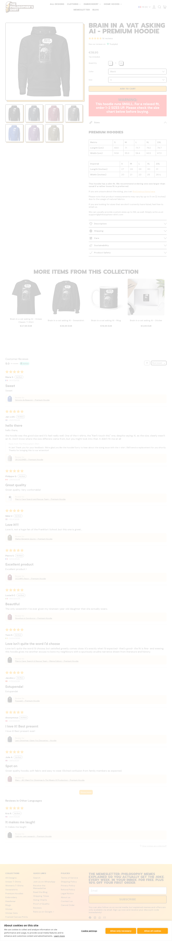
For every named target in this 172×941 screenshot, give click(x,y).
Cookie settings (89, 930)
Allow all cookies (152, 930)
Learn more (59, 936)
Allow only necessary (120, 930)
